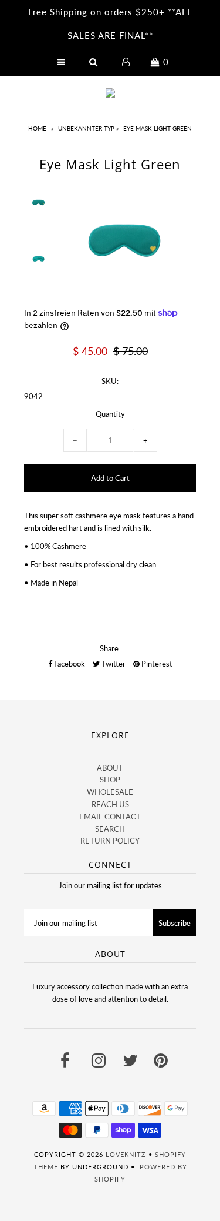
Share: (110, 648)
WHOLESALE (110, 792)
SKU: (110, 381)
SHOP (110, 779)
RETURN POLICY (110, 840)
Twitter (113, 663)
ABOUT (110, 767)
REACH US (110, 804)
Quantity (110, 414)
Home (37, 128)
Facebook (68, 663)
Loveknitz (126, 1154)
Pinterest (156, 663)
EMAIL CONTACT (110, 816)
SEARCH (110, 829)
